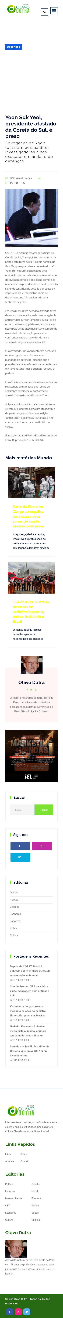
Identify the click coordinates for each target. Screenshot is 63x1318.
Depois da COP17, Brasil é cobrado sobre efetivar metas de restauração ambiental (30, 971)
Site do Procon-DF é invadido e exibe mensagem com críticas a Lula (29, 991)
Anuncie (9, 1161)
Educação (36, 1198)
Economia (16, 914)
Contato (24, 1161)
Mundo (35, 1191)
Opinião (14, 892)
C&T (7, 1205)
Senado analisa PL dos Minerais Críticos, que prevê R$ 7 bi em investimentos (29, 1051)
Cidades (14, 906)
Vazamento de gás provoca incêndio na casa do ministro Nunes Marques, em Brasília (28, 1011)
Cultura (14, 935)
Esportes (15, 921)
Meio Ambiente (13, 1198)
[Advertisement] (31, 82)
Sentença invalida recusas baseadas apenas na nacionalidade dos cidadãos (28, 634)
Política (14, 899)
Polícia (14, 928)
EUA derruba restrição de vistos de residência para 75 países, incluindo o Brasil (31, 612)
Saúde (35, 1212)
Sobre (23, 1154)
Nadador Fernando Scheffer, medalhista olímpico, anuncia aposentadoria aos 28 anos (28, 1031)
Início (8, 1154)
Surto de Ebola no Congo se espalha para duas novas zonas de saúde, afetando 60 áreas (28, 516)
